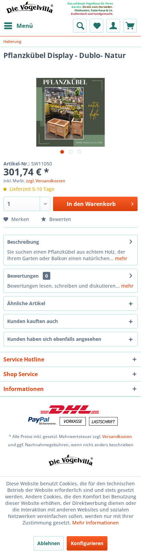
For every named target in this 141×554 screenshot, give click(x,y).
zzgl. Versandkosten (45, 181)
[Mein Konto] (113, 26)
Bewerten (59, 219)
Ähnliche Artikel (26, 303)
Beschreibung (23, 242)
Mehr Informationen (95, 522)
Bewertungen (23, 276)
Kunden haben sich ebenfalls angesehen (54, 339)
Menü (24, 26)
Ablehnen (48, 543)
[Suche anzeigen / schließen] (80, 26)
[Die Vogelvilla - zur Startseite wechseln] (29, 11)
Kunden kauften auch (32, 321)
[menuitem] (18, 26)
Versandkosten (117, 436)
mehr (120, 258)
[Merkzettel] (96, 26)
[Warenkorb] (130, 26)
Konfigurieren (87, 543)
